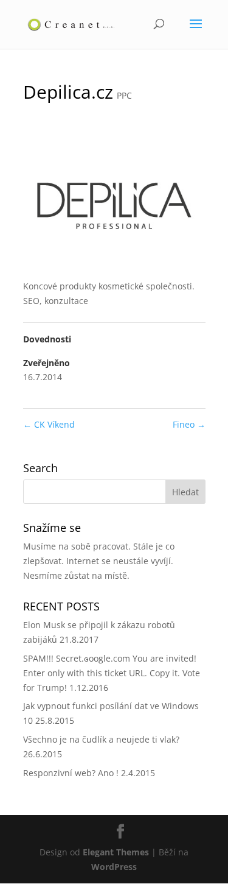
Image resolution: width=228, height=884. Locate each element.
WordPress (114, 866)
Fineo (189, 424)
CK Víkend (49, 424)
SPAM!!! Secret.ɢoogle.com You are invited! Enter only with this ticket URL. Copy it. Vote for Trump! (111, 672)
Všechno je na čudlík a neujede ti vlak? (101, 739)
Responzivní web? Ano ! (71, 773)
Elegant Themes (116, 852)
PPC (124, 95)
